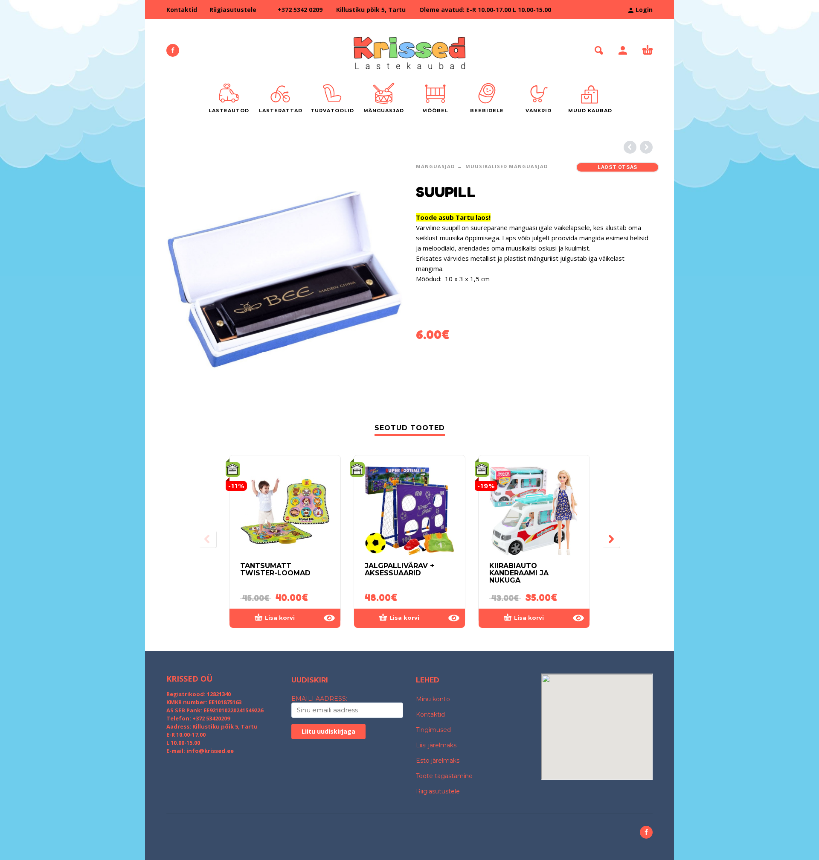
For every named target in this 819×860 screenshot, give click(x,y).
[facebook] (172, 50)
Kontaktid (181, 10)
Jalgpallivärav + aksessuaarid (399, 569)
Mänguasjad (435, 166)
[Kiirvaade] (329, 618)
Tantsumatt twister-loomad (275, 569)
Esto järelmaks (437, 760)
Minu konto (433, 699)
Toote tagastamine (444, 776)
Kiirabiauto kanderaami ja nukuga (519, 573)
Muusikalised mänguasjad (506, 166)
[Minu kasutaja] (623, 50)
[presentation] (207, 539)
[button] (599, 50)
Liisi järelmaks (436, 745)
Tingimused (433, 730)
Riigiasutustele (232, 10)
